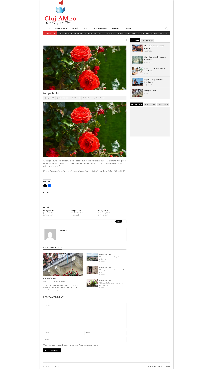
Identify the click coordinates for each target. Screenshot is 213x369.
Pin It (111, 221)
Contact (127, 28)
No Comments (63, 98)
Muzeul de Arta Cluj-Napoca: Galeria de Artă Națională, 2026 (127, 33)
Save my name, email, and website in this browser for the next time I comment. (71, 345)
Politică (74, 28)
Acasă (47, 28)
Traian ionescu (100, 98)
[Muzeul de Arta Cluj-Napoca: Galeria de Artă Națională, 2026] (139, 59)
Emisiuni (115, 28)
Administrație (61, 28)
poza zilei (88, 98)
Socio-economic (101, 28)
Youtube (150, 104)
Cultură (86, 28)
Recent (135, 40)
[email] (75, 230)
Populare (147, 40)
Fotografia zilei (48, 211)
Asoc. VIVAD (152, 366)
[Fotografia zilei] (65, 264)
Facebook (136, 104)
